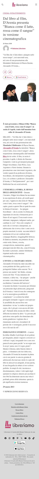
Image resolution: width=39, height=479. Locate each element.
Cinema (6, 13)
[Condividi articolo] (5, 72)
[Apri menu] (36, 4)
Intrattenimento (17, 13)
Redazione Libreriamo (19, 48)
